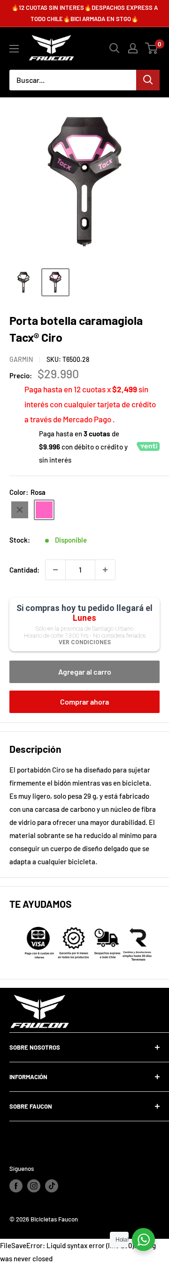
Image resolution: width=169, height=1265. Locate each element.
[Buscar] (148, 80)
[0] (152, 48)
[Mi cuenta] (133, 48)
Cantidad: (24, 570)
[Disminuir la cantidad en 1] (55, 570)
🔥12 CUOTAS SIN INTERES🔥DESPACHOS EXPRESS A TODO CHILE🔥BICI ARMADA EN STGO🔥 (84, 13)
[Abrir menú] (14, 48)
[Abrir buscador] (114, 48)
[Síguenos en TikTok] (51, 1185)
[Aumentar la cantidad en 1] (105, 570)
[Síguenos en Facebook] (16, 1185)
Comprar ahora (84, 701)
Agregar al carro (84, 671)
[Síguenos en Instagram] (33, 1185)
